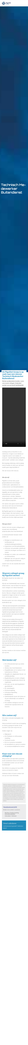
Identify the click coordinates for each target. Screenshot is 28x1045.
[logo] (6, 2)
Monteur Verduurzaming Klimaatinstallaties (12, 813)
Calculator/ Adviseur (11, 816)
